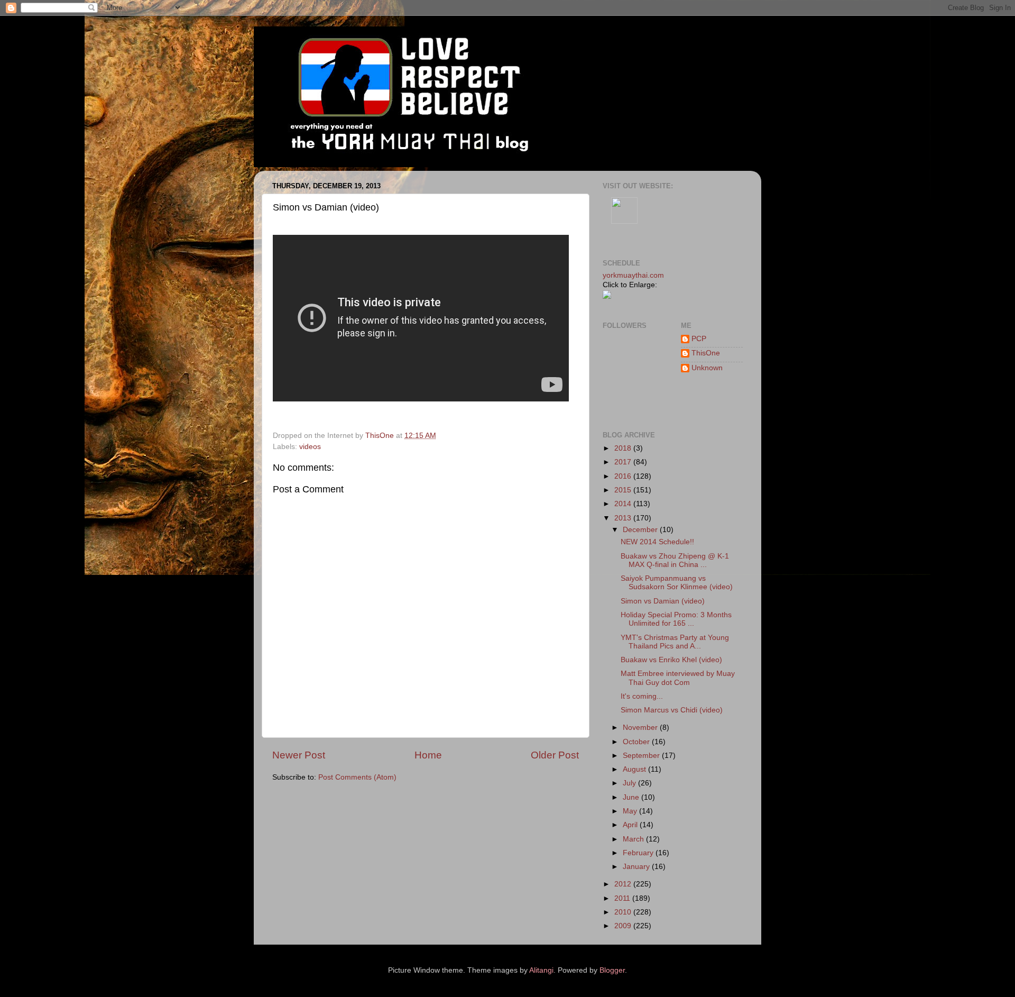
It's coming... (642, 696)
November (641, 727)
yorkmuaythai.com (633, 275)
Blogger (612, 970)
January (637, 867)
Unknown (707, 368)
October (637, 742)
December (641, 530)
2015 (623, 490)
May (631, 811)
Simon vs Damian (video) (663, 601)
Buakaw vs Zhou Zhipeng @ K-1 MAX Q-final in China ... (675, 560)
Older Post (555, 755)
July (630, 783)
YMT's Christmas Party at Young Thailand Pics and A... (675, 642)
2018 (623, 448)
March (634, 839)
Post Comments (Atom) (357, 777)
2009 (623, 926)
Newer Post (298, 755)
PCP (698, 339)
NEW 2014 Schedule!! (657, 542)
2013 (623, 518)
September (642, 756)
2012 (623, 884)
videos (310, 447)
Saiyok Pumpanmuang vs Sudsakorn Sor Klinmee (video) (677, 582)
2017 (623, 462)
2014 (623, 504)
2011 (623, 898)
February (639, 853)
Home (428, 755)
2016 (623, 476)
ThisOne (705, 353)
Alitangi (541, 970)
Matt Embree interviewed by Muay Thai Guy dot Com (678, 678)
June (632, 797)
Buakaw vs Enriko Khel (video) (671, 660)
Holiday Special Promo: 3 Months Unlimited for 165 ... (676, 619)
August (635, 769)
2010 (623, 912)
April (631, 825)
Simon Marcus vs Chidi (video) (672, 710)
